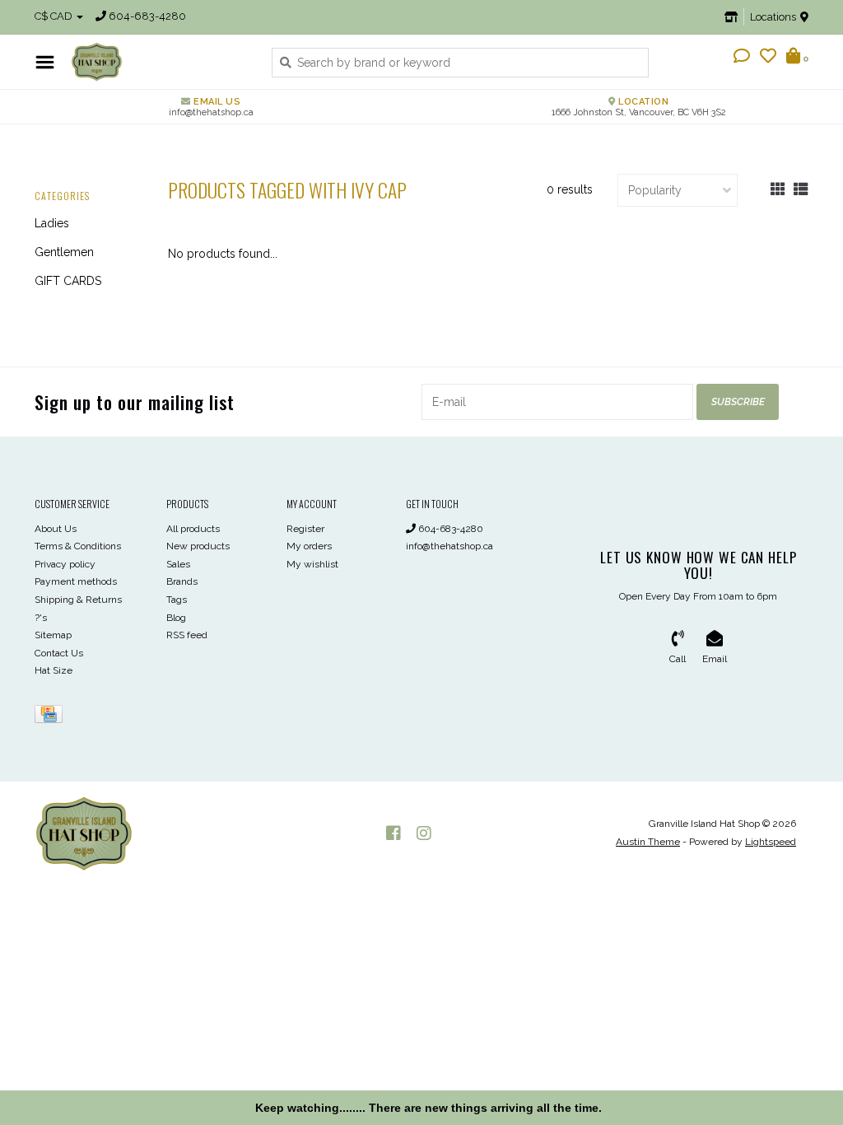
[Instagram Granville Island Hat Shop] (424, 833)
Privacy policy (65, 564)
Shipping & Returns (78, 599)
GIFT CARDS (68, 280)
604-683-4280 (449, 528)
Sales (178, 564)
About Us (56, 528)
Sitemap (53, 635)
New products (198, 546)
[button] (742, 57)
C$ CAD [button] (55, 16)
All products (193, 528)
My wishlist (312, 564)
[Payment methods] (51, 717)
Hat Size (53, 670)
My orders (309, 546)
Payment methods (76, 581)
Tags (176, 599)
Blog (176, 617)
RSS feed (186, 635)
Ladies (52, 223)
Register (305, 528)
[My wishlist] (768, 57)
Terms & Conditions (78, 546)
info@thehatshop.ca (449, 546)
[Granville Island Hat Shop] (159, 61)
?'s (41, 617)
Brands (182, 581)
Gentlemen (64, 252)
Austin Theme (648, 841)
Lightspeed (770, 841)
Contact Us (59, 653)
